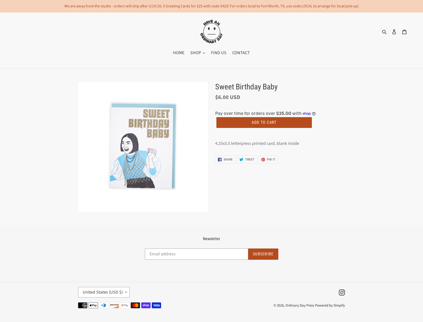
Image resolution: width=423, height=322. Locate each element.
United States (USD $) (103, 292)
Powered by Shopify (330, 305)
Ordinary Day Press (299, 305)
